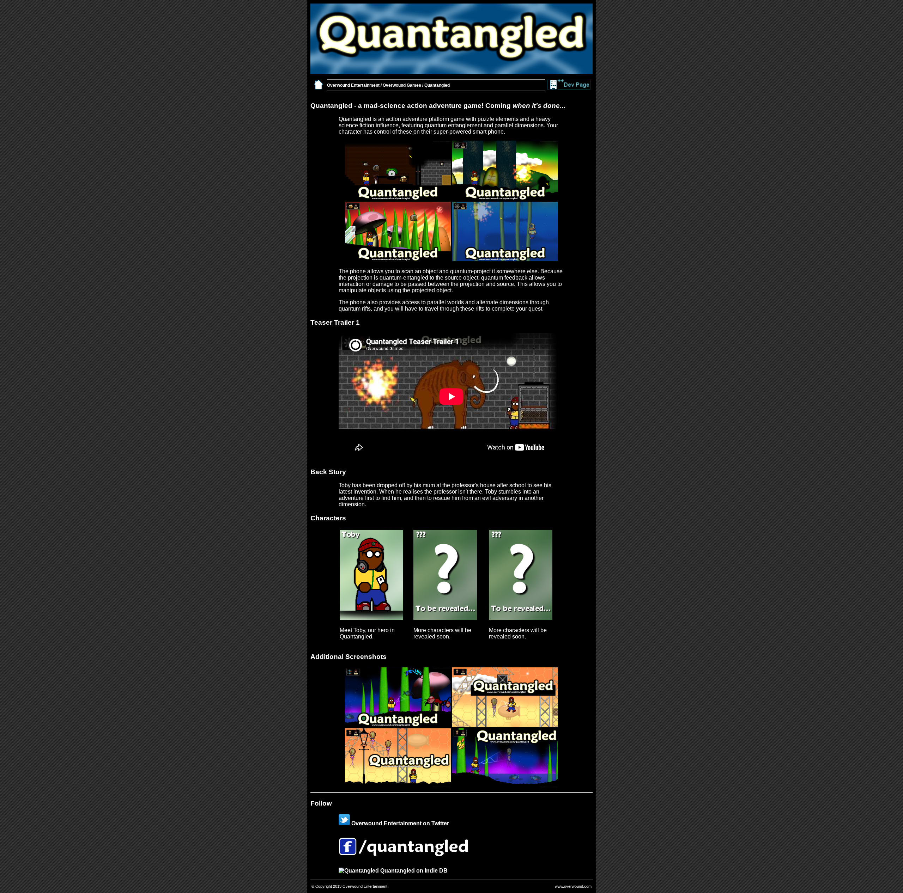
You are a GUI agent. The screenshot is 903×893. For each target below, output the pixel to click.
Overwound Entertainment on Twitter (399, 823)
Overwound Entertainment (353, 85)
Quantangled (437, 85)
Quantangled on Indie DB (413, 871)
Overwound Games (402, 85)
